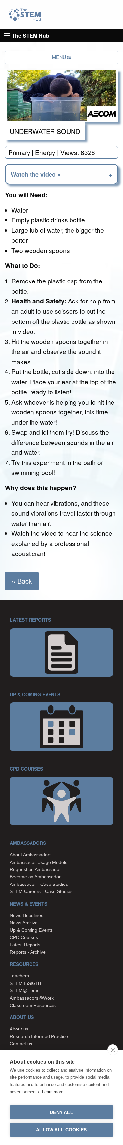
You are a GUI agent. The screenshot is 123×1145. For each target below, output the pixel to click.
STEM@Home (25, 990)
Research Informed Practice (39, 1036)
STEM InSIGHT (26, 983)
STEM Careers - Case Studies (41, 891)
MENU (59, 56)
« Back (22, 581)
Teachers (19, 975)
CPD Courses (24, 937)
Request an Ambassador (35, 869)
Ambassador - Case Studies (39, 884)
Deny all (61, 1112)
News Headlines (26, 915)
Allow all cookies (61, 1129)
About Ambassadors (30, 854)
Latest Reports (25, 944)
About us (19, 1028)
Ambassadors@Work (32, 998)
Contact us (21, 1043)
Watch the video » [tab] (36, 174)
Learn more (52, 1091)
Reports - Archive (28, 952)
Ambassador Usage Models (38, 862)
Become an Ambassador (35, 876)
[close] (112, 1049)
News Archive (24, 922)
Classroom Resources (33, 1005)
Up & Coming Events (31, 930)
